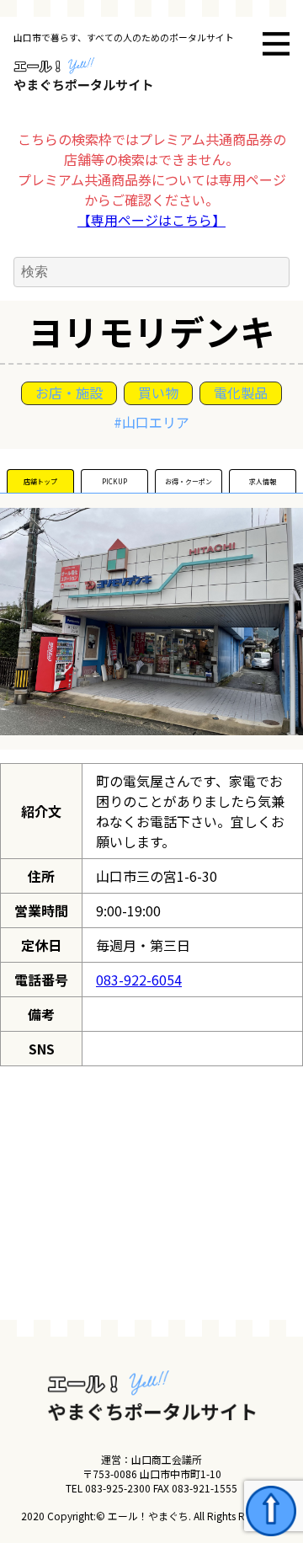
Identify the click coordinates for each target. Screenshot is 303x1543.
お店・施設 (69, 392)
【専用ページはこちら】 (151, 220)
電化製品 (241, 392)
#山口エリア (151, 422)
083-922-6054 (139, 979)
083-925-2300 (118, 1488)
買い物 (158, 392)
